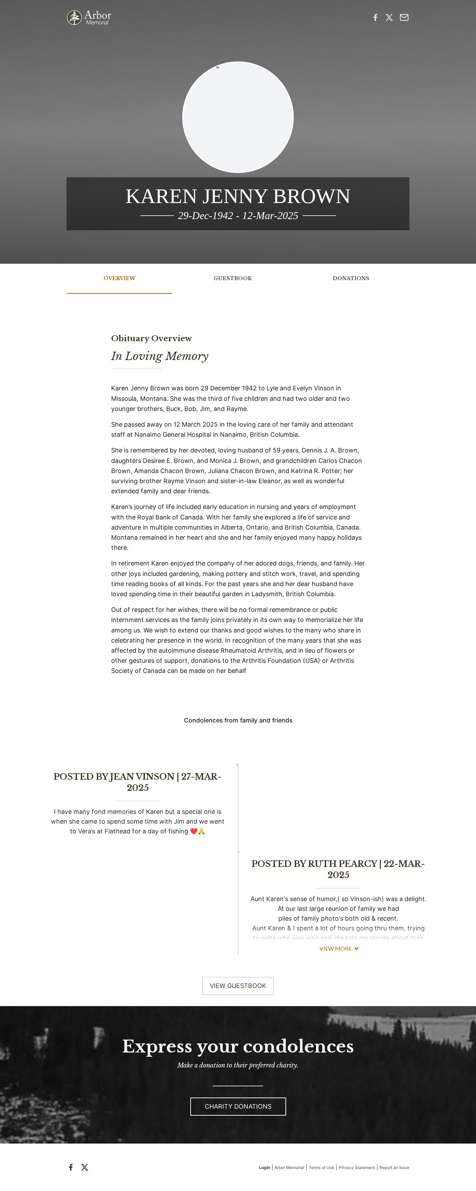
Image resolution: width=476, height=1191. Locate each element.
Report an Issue (394, 1167)
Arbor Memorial (289, 1167)
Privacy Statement (357, 1167)
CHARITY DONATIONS (238, 1106)
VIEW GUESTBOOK (238, 985)
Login (264, 1167)
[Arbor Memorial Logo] (89, 17)
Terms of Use (321, 1167)
